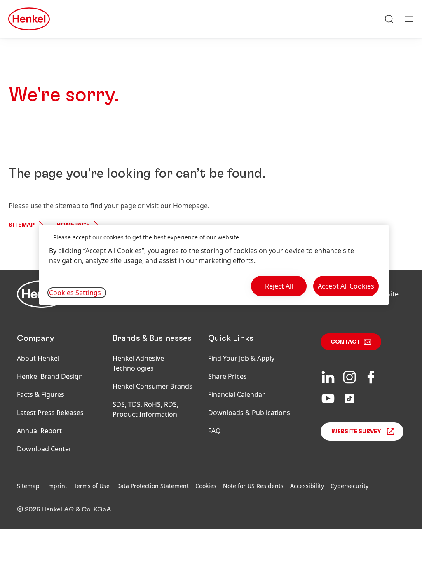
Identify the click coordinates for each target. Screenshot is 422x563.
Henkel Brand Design (50, 376)
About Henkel (38, 358)
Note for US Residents (253, 486)
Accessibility (307, 486)
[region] (214, 265)
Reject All (279, 286)
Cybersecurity (349, 486)
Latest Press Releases (50, 412)
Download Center (44, 448)
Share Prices (227, 376)
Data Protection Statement (152, 486)
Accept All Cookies (346, 286)
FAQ (214, 430)
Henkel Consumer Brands (152, 386)
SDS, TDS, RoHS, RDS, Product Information (145, 409)
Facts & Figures (40, 394)
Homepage (72, 225)
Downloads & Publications (249, 412)
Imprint (56, 486)
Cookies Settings (75, 292)
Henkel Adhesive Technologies (138, 363)
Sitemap (22, 225)
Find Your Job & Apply (241, 358)
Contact (346, 342)
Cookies (205, 486)
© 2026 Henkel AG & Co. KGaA (64, 509)
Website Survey (356, 431)
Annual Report (39, 430)
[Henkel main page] (29, 19)
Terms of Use (92, 486)
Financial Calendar (236, 394)
